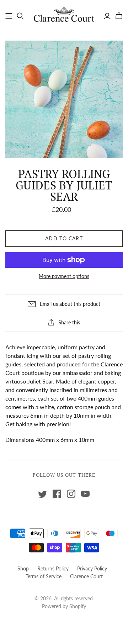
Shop (23, 568)
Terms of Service (44, 576)
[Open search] (20, 16)
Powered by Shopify (64, 606)
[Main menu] (8, 16)
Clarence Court (86, 576)
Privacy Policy (92, 568)
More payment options (64, 276)
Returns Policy (53, 568)
